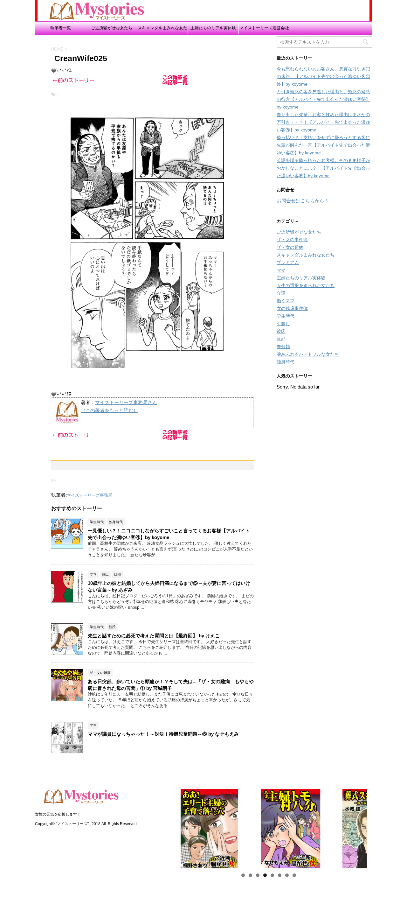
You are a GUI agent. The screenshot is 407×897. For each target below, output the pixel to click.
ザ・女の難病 (290, 247)
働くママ (285, 300)
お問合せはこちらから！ (303, 200)
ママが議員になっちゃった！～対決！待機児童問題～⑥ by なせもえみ (163, 734)
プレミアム (288, 262)
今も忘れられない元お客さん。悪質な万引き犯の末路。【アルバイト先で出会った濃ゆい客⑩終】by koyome (323, 76)
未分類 (283, 346)
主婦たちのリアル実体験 (213, 27)
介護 (281, 293)
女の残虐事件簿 (292, 308)
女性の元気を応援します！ (58, 814)
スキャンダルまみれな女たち (162, 29)
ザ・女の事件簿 (292, 239)
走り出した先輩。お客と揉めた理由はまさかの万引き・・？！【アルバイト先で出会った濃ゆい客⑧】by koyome (323, 122)
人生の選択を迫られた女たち (306, 285)
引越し (283, 323)
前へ (158, 827)
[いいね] (53, 70)
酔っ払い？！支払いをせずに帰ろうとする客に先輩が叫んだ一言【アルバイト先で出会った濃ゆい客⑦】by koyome (323, 145)
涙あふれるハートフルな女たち (308, 354)
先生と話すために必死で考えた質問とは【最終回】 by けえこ (154, 635)
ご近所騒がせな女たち (111, 27)
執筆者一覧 (60, 27)
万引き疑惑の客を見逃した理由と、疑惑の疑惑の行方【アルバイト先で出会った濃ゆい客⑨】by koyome (323, 99)
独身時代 (285, 361)
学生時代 (285, 316)
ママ (281, 270)
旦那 (281, 338)
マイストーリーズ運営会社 (264, 27)
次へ (378, 827)
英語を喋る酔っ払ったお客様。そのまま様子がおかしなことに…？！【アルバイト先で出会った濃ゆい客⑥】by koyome (323, 168)
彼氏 (281, 331)
